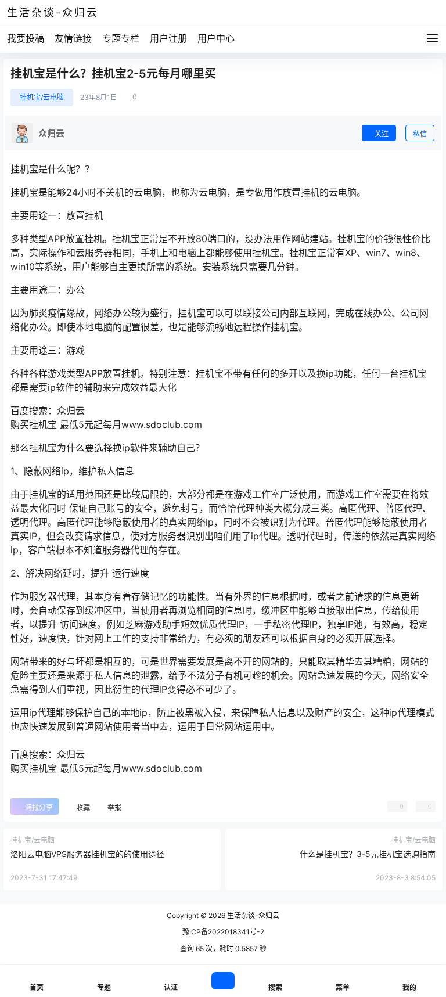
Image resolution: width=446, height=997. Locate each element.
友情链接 (73, 38)
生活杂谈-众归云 (252, 915)
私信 (420, 133)
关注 (382, 133)
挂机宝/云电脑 (42, 97)
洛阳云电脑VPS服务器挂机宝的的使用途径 (87, 854)
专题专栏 (120, 38)
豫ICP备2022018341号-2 (223, 931)
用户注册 (168, 38)
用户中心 (216, 38)
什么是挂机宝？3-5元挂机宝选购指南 (368, 854)
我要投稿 (25, 38)
